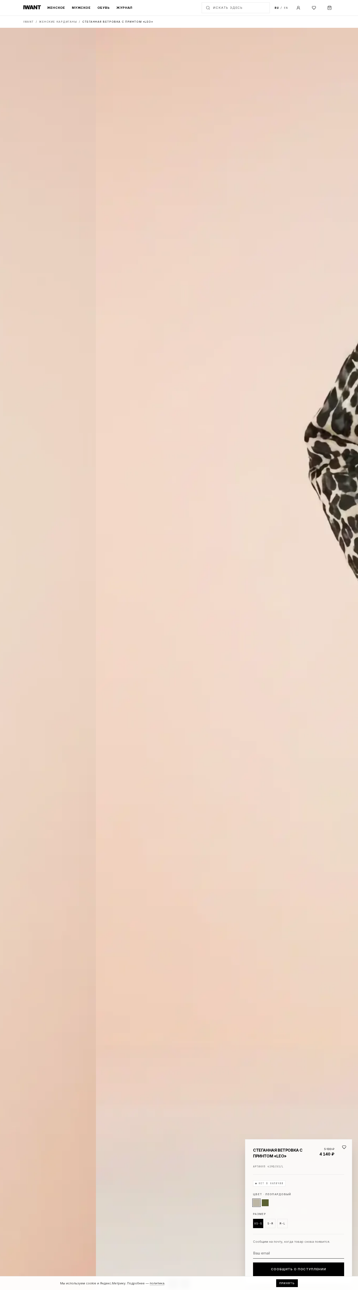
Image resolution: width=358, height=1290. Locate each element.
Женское (56, 8)
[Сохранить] (344, 1147)
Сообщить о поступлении (298, 1269)
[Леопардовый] (256, 1202)
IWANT (28, 21)
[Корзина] (329, 7)
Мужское (81, 8)
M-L (282, 1223)
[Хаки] (265, 1202)
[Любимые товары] (314, 7)
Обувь (103, 8)
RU (277, 8)
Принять (287, 1283)
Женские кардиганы (58, 21)
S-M (270, 1223)
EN (286, 8)
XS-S (258, 1223)
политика (157, 1283)
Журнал (124, 8)
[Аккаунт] (298, 7)
